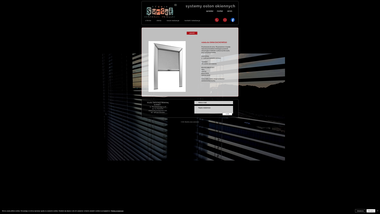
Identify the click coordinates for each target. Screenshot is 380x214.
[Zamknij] (377, 210)
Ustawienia (360, 211)
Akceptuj (371, 211)
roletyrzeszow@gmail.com (157, 110)
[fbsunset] (233, 20)
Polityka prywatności (117, 211)
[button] (209, 11)
